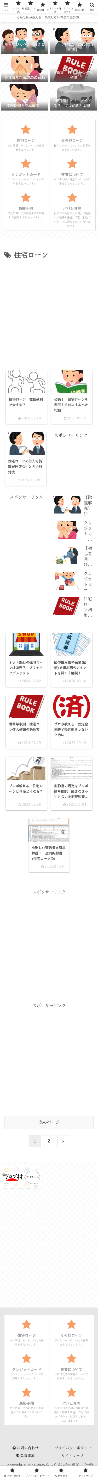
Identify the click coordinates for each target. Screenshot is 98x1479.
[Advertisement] (49, 313)
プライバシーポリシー (72, 1448)
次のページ (49, 1122)
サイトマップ (72, 1456)
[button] (86, 945)
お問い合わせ (27, 1448)
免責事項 (27, 1456)
